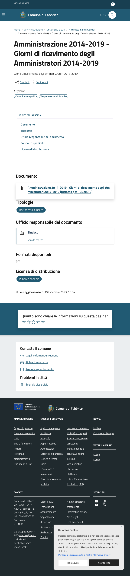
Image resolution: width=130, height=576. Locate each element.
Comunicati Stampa (103, 433)
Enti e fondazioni (23, 443)
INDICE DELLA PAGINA (30, 115)
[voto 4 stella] (38, 322)
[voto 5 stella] (43, 322)
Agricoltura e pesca (50, 428)
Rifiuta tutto (73, 562)
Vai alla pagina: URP (24, 531)
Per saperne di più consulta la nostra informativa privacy (84, 554)
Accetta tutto (104, 562)
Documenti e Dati (23, 464)
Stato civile (73, 469)
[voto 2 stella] (28, 322)
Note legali (72, 517)
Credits (44, 537)
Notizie (97, 428)
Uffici (16, 438)
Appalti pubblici (48, 443)
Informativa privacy (77, 512)
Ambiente (45, 433)
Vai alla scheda (35, 240)
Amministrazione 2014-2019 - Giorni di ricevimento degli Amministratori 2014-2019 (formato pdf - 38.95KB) (69, 189)
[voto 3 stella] (33, 322)
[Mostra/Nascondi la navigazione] (4, 15)
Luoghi (96, 455)
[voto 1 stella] (24, 322)
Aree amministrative (24, 433)
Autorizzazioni (47, 449)
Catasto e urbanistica (51, 454)
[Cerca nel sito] (112, 15)
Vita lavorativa (74, 464)
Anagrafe (45, 438)
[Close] (121, 526)
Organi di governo (23, 428)
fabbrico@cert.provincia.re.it (25, 537)
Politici (17, 449)
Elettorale (72, 474)
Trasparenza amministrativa (53, 96)
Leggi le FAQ (47, 502)
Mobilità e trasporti (77, 433)
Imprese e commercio (78, 428)
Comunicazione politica (26, 96)
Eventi (96, 460)
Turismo (71, 459)
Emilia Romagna (21, 2)
